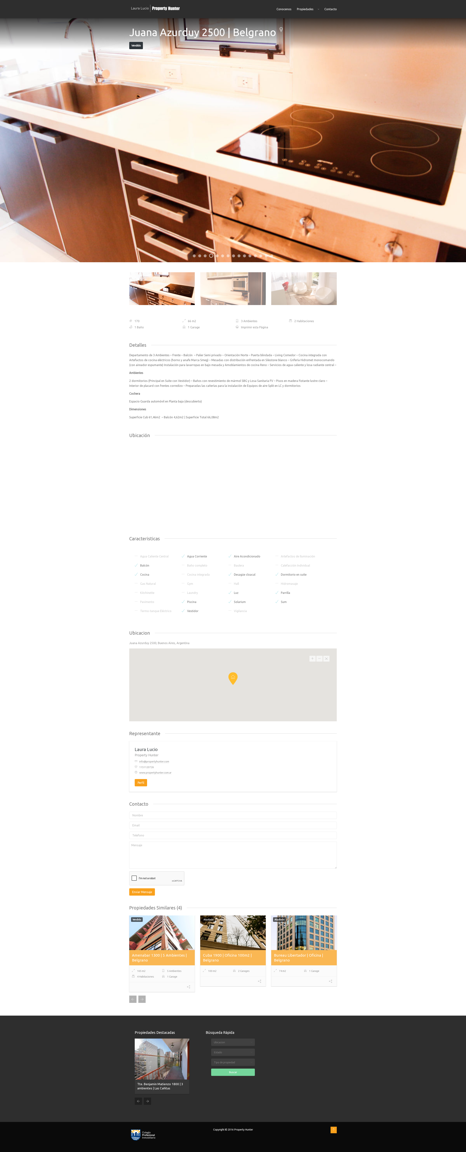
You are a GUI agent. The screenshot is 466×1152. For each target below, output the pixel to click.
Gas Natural (147, 583)
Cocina (144, 574)
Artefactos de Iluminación (297, 556)
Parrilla (285, 592)
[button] (233, 678)
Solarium (239, 601)
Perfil (141, 782)
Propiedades (305, 9)
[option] (233, 140)
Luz (235, 592)
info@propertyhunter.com (154, 761)
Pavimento (146, 601)
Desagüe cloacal (244, 574)
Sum (283, 601)
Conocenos (284, 9)
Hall (236, 583)
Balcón (144, 565)
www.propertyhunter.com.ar (155, 772)
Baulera (238, 565)
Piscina (191, 601)
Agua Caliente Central (154, 556)
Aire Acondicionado (246, 556)
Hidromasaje (289, 583)
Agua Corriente (196, 556)
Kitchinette (146, 592)
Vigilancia (240, 611)
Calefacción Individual (295, 565)
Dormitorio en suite (293, 574)
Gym (189, 583)
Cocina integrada (198, 574)
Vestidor (192, 611)
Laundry (192, 592)
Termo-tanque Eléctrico (155, 611)
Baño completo (196, 565)
